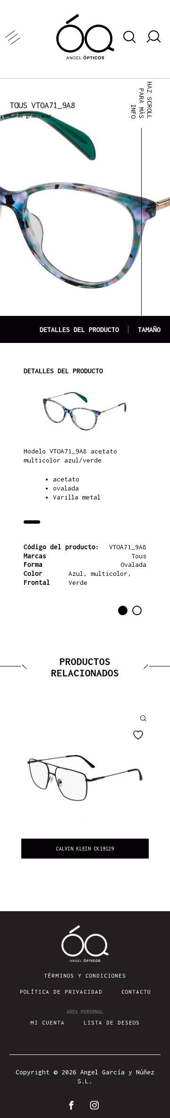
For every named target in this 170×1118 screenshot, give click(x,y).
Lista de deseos (112, 1022)
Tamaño (149, 329)
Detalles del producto (79, 329)
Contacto (136, 992)
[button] (123, 610)
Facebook (73, 1105)
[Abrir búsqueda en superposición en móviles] (128, 37)
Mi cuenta (47, 1022)
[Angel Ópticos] (85, 36)
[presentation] (21, 785)
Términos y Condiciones (85, 975)
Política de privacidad (61, 992)
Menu (28, 37)
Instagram (96, 1105)
